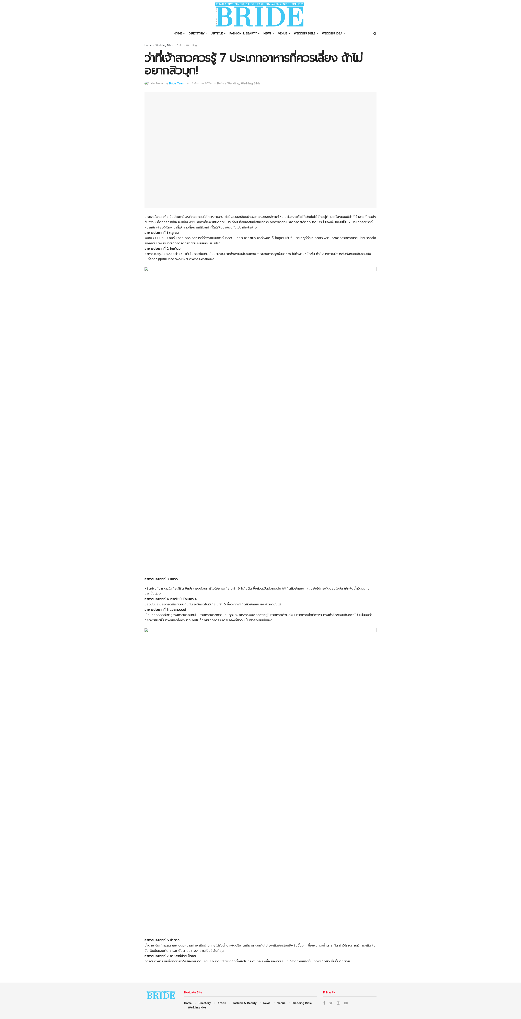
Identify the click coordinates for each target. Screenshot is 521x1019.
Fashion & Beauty (243, 33)
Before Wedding (187, 45)
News (267, 33)
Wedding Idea (332, 33)
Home (178, 33)
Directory (197, 33)
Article (217, 33)
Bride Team (176, 83)
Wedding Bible (304, 33)
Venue (282, 33)
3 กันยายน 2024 (202, 83)
